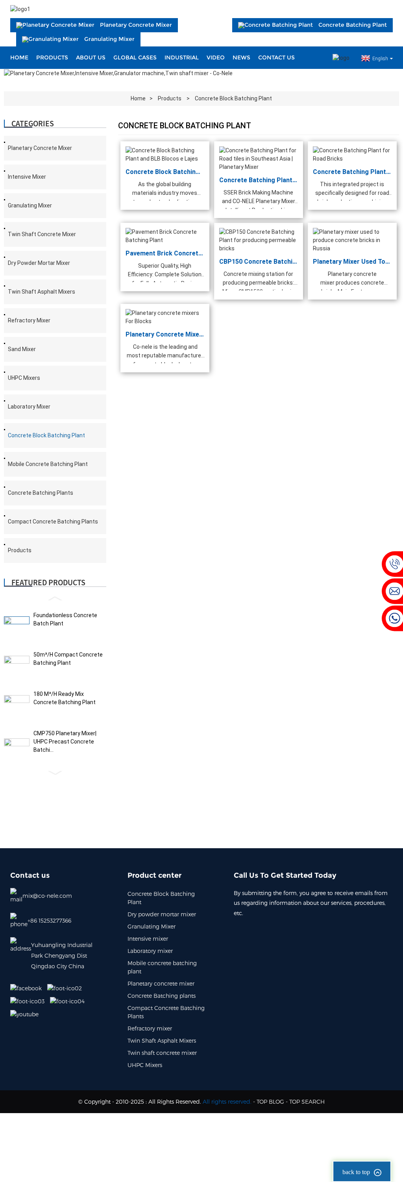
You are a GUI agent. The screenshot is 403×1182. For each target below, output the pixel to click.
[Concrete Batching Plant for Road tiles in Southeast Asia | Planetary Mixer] (258, 158)
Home (19, 57)
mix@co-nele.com (47, 895)
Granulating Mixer (30, 205)
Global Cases (135, 57)
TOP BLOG (270, 1101)
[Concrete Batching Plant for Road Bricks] (352, 154)
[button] (55, 598)
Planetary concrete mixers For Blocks (165, 334)
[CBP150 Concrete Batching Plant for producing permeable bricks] (258, 240)
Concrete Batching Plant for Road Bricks (352, 172)
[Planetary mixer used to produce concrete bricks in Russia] (352, 240)
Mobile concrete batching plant (48, 464)
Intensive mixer (27, 177)
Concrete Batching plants (40, 493)
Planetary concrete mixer (40, 148)
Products (52, 57)
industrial (182, 57)
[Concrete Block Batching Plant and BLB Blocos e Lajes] (165, 154)
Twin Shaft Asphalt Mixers (41, 292)
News (241, 57)
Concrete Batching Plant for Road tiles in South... (258, 180)
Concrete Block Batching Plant (233, 98)
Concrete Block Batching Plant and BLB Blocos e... (165, 172)
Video (216, 57)
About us (90, 57)
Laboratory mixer (29, 406)
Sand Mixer (22, 349)
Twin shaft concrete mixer (42, 234)
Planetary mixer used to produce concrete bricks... (352, 261)
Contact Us (276, 57)
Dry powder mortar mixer (39, 263)
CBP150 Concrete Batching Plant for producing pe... (258, 261)
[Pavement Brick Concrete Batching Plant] (165, 235)
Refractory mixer (29, 320)
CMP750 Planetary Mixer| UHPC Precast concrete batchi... (64, 741)
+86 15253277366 (49, 920)
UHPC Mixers (24, 378)
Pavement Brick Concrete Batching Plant (165, 253)
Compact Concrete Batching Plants (53, 521)
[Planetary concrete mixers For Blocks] (165, 317)
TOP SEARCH (307, 1101)
